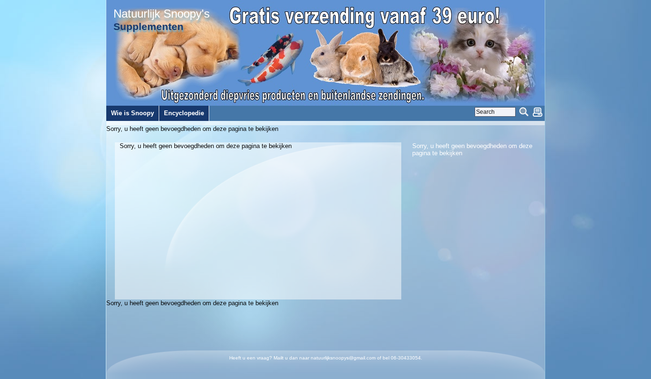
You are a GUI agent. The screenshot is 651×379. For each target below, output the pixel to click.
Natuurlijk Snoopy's (161, 14)
